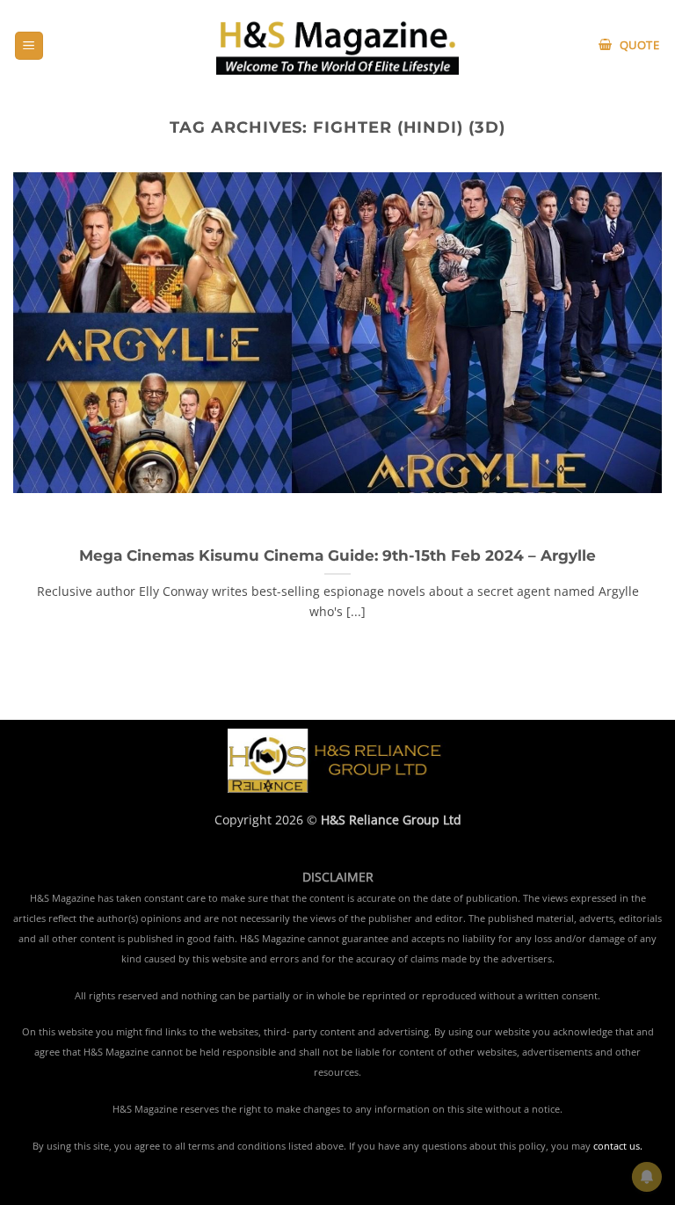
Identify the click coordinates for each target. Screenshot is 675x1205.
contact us (616, 1146)
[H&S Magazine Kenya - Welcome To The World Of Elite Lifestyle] (338, 45)
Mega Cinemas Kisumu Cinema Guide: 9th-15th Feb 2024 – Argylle (337, 555)
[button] (29, 46)
